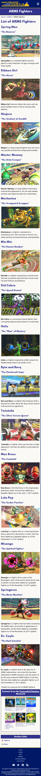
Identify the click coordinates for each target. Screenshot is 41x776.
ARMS (9, 17)
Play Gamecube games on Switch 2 (30, 725)
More (6, 744)
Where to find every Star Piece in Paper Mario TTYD (10, 709)
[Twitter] (18, 765)
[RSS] (27, 765)
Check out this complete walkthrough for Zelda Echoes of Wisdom (9, 726)
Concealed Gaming (29, 691)
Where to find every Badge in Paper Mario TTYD (20, 709)
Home (3, 17)
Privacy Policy (20, 761)
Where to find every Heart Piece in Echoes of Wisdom (20, 725)
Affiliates (20, 756)
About (20, 750)
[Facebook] (23, 765)
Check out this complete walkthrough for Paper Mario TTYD (31, 709)
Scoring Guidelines (20, 759)
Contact (20, 752)
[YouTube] (13, 765)
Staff (20, 754)
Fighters (7, 740)
